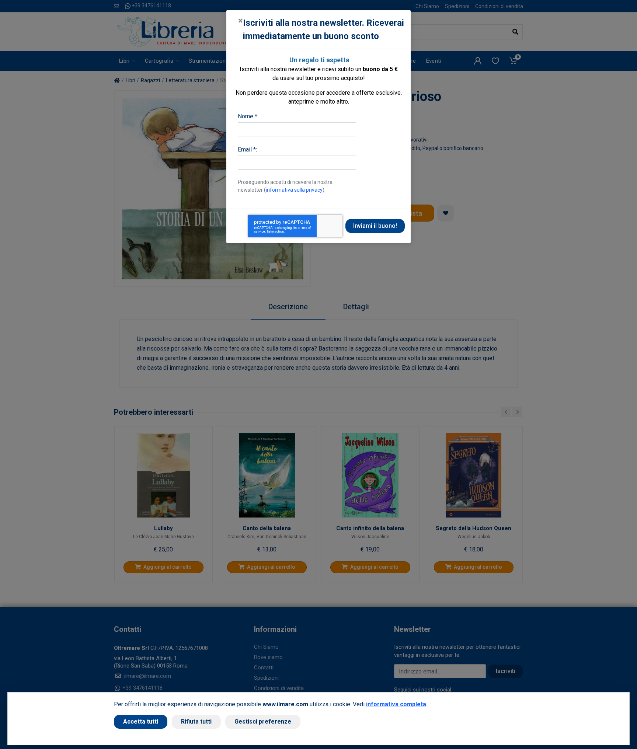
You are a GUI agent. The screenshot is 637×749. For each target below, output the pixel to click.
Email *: (247, 149)
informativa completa (396, 704)
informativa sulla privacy (294, 190)
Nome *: (248, 116)
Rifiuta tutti (196, 721)
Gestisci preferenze (262, 721)
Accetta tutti (140, 721)
